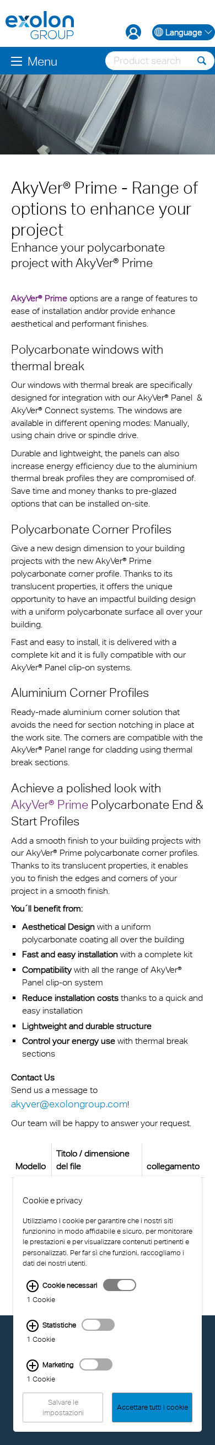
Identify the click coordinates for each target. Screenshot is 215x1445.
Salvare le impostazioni (63, 1407)
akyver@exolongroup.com (69, 1104)
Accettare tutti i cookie (152, 1408)
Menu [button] (42, 61)
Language (183, 32)
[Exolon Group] (40, 25)
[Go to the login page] (133, 32)
